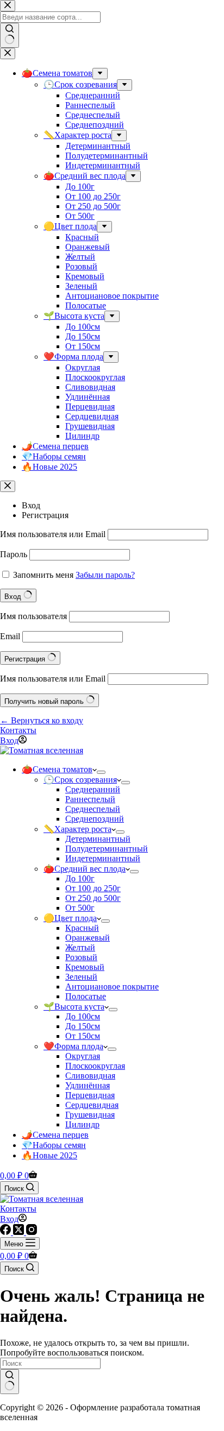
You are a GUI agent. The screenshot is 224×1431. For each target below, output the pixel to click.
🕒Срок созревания (80, 779)
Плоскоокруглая (95, 1065)
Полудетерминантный (106, 848)
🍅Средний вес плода (84, 868)
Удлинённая (87, 1085)
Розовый (81, 957)
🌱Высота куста (73, 1006)
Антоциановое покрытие (112, 986)
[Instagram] (31, 1232)
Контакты (18, 730)
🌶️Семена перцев (55, 1134)
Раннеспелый (90, 799)
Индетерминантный (102, 858)
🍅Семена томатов (57, 769)
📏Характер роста (77, 829)
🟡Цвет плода (70, 918)
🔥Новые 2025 (49, 1155)
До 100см (82, 1016)
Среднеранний (92, 789)
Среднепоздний (94, 818)
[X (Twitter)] (19, 1232)
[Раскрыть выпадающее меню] (101, 772)
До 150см (82, 1026)
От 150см (82, 1036)
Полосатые (85, 996)
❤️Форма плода (73, 1046)
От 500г (80, 907)
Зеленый (81, 976)
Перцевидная (90, 1095)
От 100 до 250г (93, 888)
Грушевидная (90, 1114)
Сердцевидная (92, 1105)
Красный (82, 927)
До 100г (80, 878)
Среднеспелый (92, 809)
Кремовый (84, 967)
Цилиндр (82, 1124)
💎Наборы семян (54, 1145)
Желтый (80, 947)
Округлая (82, 1056)
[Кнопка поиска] (9, 1381)
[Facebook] (6, 1232)
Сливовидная (90, 1075)
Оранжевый (87, 937)
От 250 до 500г (93, 898)
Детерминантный (97, 838)
